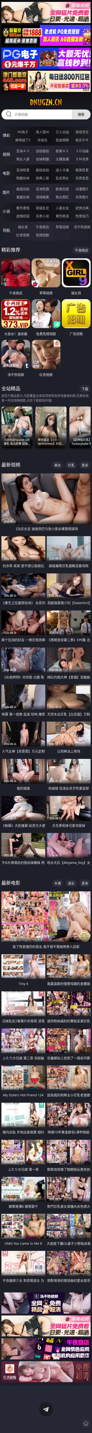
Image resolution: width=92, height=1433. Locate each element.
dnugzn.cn (46, 102)
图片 (6, 192)
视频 (6, 154)
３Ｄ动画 (82, 151)
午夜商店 (42, 227)
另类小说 (42, 216)
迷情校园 (22, 216)
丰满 (57, 883)
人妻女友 (62, 208)
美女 (57, 465)
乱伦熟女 (62, 178)
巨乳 (71, 465)
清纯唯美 (42, 197)
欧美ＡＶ (62, 151)
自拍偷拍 (42, 151)
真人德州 (42, 132)
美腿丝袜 (22, 197)
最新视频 (10, 465)
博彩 (6, 135)
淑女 (71, 883)
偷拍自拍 (42, 170)
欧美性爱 (82, 170)
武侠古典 (82, 208)
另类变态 (82, 178)
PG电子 (22, 132)
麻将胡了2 (22, 140)
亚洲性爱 (22, 170)
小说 (6, 211)
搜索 (81, 114)
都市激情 (22, 208)
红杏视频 (22, 235)
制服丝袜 (22, 178)
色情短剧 (42, 235)
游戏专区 (82, 132)
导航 (6, 230)
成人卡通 (62, 170)
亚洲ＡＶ (22, 151)
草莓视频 (62, 227)
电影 (6, 173)
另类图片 (82, 197)
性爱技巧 (82, 216)
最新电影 (10, 883)
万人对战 (62, 132)
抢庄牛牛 (82, 140)
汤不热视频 (82, 227)
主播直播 (62, 159)
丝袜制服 (42, 159)
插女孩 (23, 227)
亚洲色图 (42, 189)
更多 (85, 465)
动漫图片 (82, 189)
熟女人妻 (22, 159)
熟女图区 (62, 197)
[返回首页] (86, 1423)
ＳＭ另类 (82, 159)
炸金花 (42, 140)
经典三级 (42, 178)
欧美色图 (62, 189)
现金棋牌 (62, 140)
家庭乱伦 (42, 208)
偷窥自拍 (22, 189)
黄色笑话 (62, 216)
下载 (85, 389)
